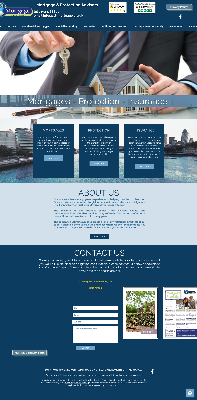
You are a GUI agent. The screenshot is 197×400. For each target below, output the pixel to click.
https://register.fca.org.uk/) (77, 382)
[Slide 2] (98, 113)
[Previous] (14, 75)
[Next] (182, 75)
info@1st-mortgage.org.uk (63, 15)
